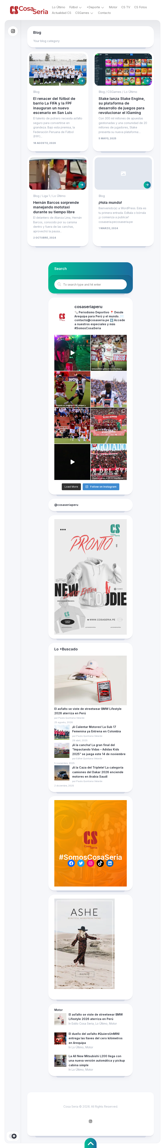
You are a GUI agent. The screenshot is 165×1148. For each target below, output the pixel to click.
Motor (113, 7)
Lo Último (58, 7)
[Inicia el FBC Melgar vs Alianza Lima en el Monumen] (109, 426)
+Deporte (93, 7)
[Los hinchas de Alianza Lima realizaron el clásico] (72, 462)
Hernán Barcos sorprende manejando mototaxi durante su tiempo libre (56, 207)
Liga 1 (46, 196)
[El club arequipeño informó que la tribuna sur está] (109, 462)
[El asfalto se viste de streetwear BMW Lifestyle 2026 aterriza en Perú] (90, 681)
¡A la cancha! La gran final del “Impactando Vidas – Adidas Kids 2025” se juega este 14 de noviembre (99, 749)
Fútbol (73, 7)
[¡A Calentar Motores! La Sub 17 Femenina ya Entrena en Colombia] (61, 733)
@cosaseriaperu (66, 504)
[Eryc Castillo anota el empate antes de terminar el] (109, 389)
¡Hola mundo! (110, 202)
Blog (36, 92)
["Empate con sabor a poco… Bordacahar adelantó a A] (72, 389)
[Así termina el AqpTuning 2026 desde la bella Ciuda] (72, 353)
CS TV (125, 7)
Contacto (104, 13)
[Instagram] (13, 31)
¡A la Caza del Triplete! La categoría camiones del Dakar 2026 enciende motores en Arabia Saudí (97, 772)
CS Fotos (140, 7)
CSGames (82, 13)
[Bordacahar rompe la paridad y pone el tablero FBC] (72, 426)
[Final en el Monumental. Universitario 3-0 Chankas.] (109, 353)
